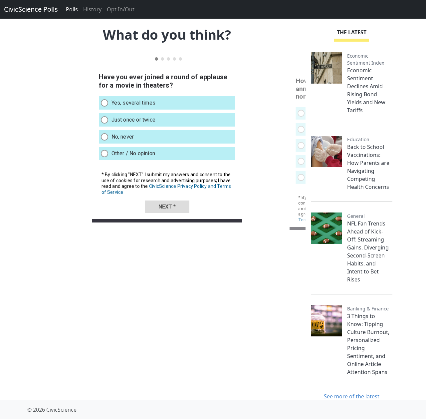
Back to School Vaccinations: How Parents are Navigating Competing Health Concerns (368, 167)
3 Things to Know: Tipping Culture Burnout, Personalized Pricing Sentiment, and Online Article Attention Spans (368, 344)
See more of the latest (351, 396)
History (92, 9)
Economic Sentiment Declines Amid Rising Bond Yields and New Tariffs (366, 90)
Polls (72, 9)
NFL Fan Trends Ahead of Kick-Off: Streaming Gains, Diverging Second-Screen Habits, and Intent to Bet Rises (368, 251)
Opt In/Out (120, 9)
